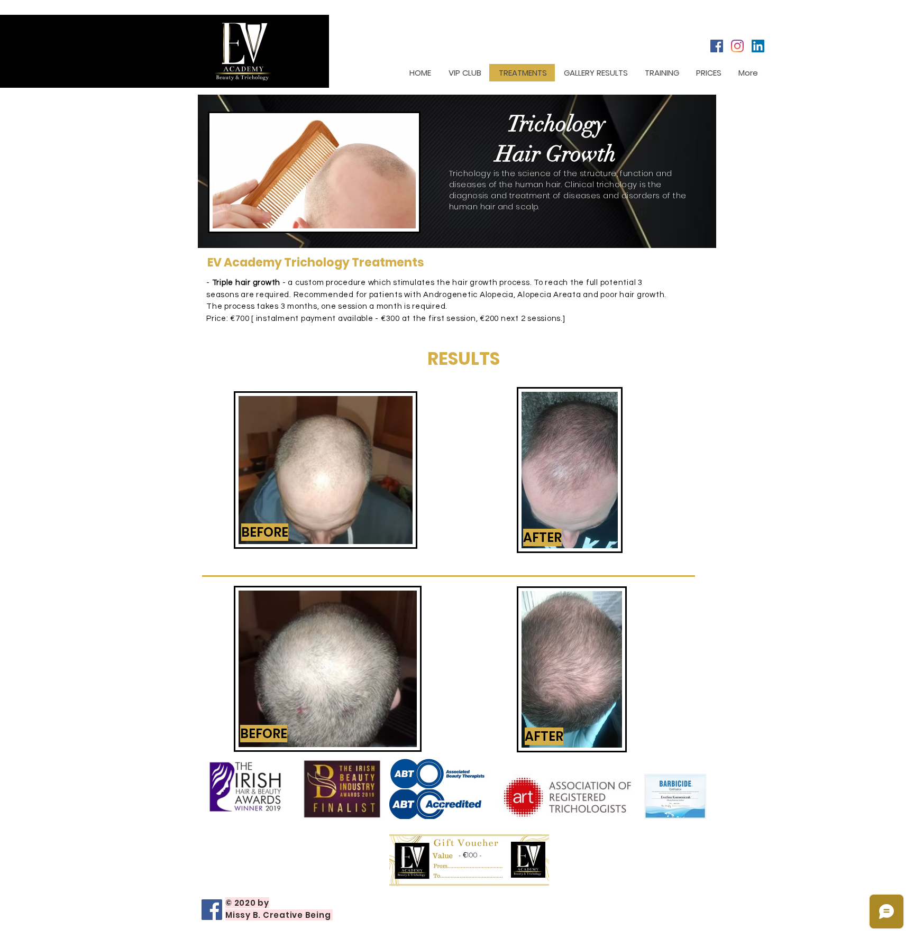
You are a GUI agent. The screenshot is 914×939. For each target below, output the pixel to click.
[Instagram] (737, 46)
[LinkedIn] (758, 46)
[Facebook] (716, 46)
